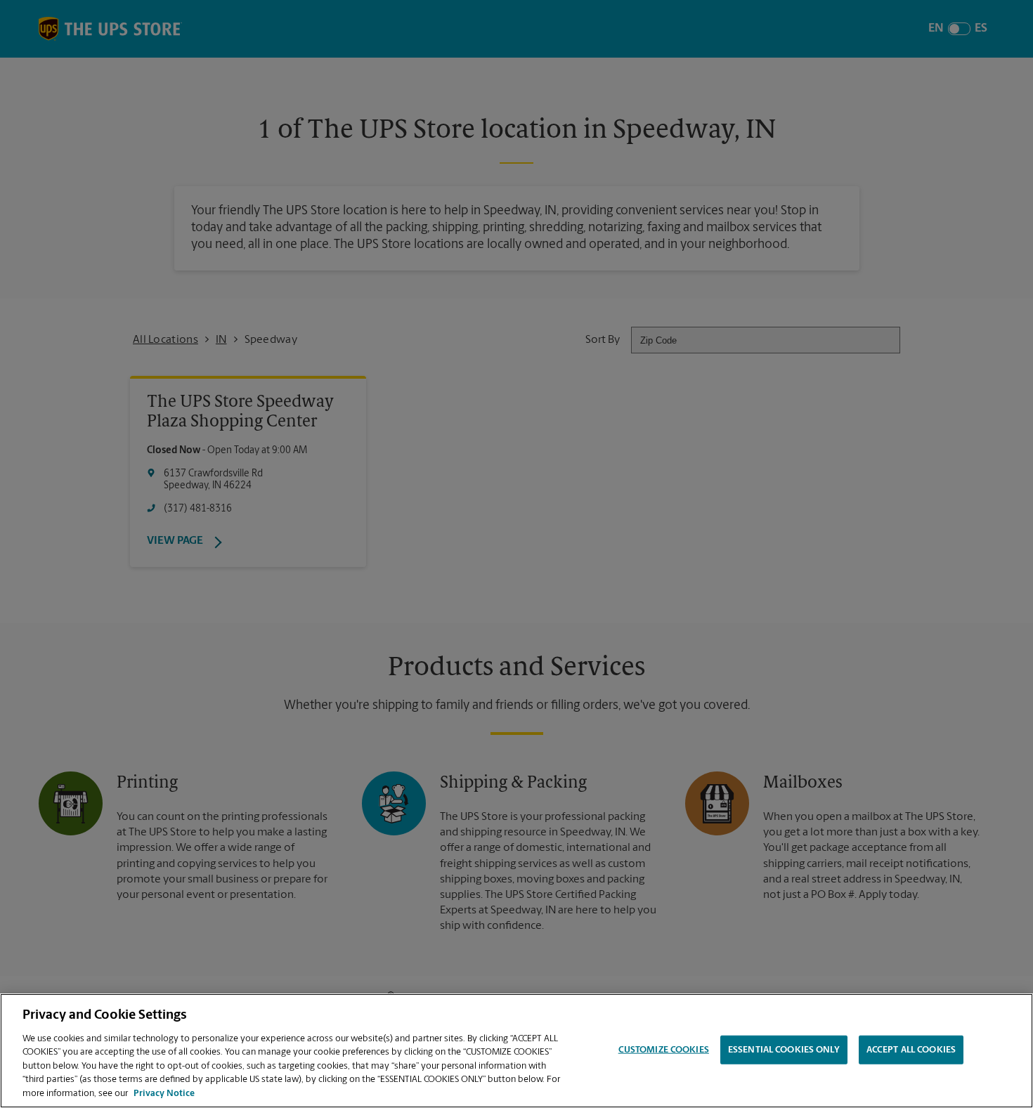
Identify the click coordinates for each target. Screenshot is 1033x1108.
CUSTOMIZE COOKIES (663, 1049)
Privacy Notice (164, 1093)
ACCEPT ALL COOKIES (911, 1049)
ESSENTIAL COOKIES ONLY (784, 1049)
